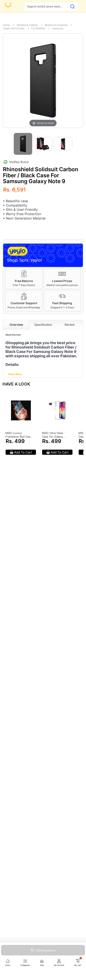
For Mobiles (38, 28)
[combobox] (46, 6)
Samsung (57, 28)
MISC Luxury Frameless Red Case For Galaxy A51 (18, 434)
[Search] (72, 7)
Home (6, 25)
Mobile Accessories (56, 25)
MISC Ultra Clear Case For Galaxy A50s (52, 434)
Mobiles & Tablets (27, 25)
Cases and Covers (13, 28)
